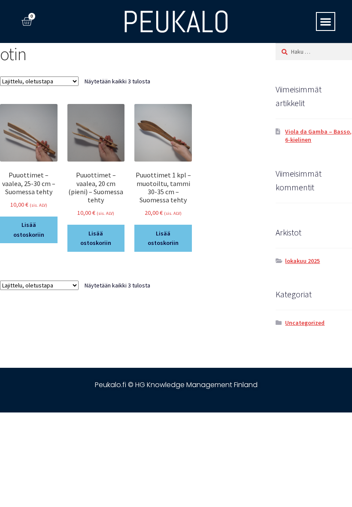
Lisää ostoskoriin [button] (28, 229)
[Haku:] (314, 51)
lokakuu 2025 (302, 261)
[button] (325, 21)
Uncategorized (305, 323)
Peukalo (176, 21)
